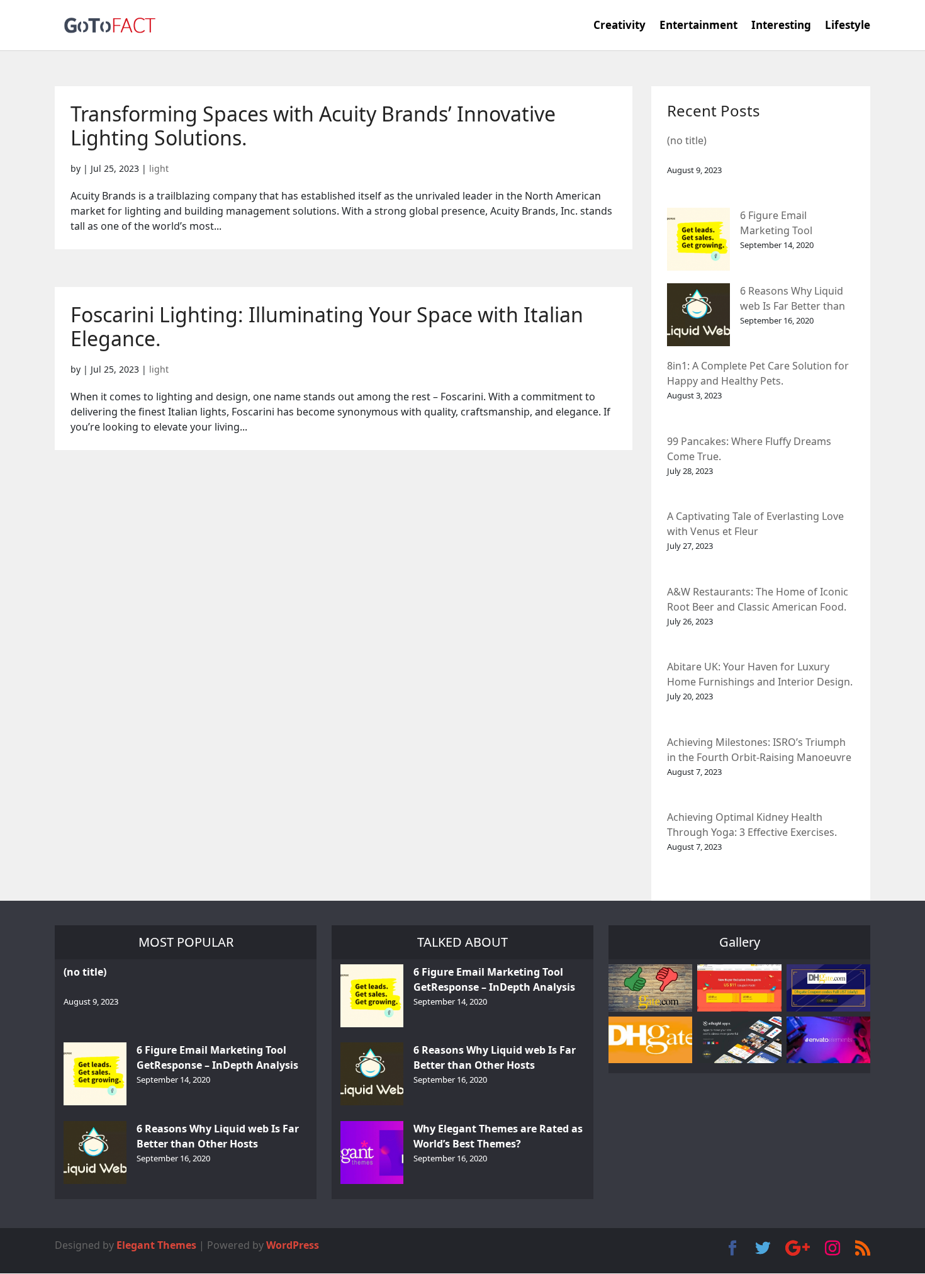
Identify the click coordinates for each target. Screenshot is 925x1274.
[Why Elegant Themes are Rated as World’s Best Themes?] (371, 1152)
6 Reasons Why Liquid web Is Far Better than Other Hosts (792, 299)
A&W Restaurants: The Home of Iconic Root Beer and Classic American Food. (757, 599)
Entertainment (698, 26)
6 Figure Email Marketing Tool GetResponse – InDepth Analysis (796, 223)
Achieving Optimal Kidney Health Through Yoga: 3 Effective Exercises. (752, 824)
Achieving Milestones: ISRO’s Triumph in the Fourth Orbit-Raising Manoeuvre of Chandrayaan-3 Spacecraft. (759, 750)
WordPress (292, 1245)
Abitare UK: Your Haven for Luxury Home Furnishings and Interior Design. (760, 674)
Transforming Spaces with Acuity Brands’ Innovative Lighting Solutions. (313, 125)
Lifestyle (847, 26)
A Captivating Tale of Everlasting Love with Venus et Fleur (755, 523)
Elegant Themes (156, 1245)
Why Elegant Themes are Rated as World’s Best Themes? (498, 1136)
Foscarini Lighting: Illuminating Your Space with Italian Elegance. (326, 326)
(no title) (687, 140)
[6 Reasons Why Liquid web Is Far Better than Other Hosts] (698, 314)
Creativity (619, 26)
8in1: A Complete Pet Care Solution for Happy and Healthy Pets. (758, 373)
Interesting (781, 26)
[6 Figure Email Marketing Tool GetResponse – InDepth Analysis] (698, 239)
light (159, 168)
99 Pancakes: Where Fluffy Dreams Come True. (749, 448)
